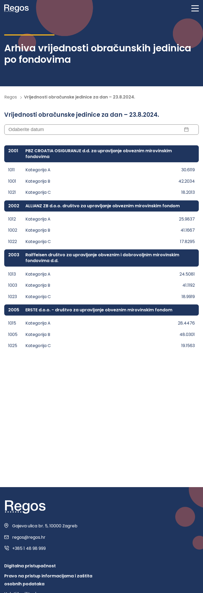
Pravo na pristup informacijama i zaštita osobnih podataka (48, 580)
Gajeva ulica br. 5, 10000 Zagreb (44, 526)
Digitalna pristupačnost (30, 566)
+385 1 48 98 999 (29, 548)
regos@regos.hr (28, 537)
